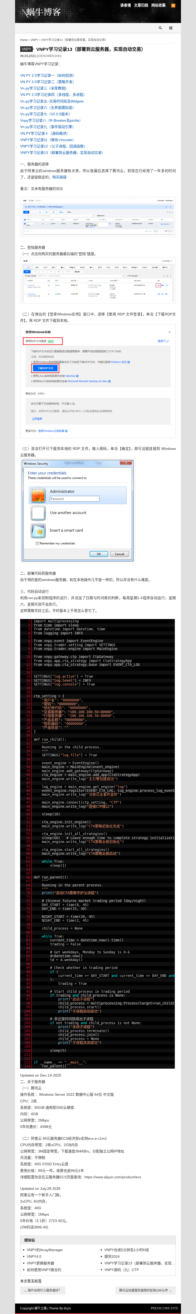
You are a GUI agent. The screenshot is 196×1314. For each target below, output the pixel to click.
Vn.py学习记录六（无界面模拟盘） (48, 108)
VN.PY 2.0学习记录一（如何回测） (48, 75)
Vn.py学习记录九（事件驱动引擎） (48, 127)
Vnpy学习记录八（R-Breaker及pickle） (51, 120)
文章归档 (141, 5)
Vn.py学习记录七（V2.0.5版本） (46, 114)
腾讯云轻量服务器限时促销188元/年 (145, 1290)
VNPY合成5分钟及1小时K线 (126, 1250)
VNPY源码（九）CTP (121, 1270)
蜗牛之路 (49, 11)
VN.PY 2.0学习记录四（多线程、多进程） (53, 95)
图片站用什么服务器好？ (43, 1290)
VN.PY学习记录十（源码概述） (45, 133)
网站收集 (158, 5)
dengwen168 (49, 56)
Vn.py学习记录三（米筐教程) (43, 88)
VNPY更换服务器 (40, 1263)
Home (24, 39)
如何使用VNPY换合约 (44, 1270)
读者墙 (125, 5)
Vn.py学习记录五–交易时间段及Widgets (52, 101)
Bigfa (67, 1308)
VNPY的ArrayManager (45, 1250)
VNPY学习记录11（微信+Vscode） (48, 140)
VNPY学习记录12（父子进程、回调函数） (53, 146)
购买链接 (59, 177)
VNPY (34, 39)
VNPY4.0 (34, 1256)
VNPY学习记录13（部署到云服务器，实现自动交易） (62, 153)
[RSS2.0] (173, 6)
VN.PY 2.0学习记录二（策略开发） (48, 82)
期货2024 (112, 1256)
